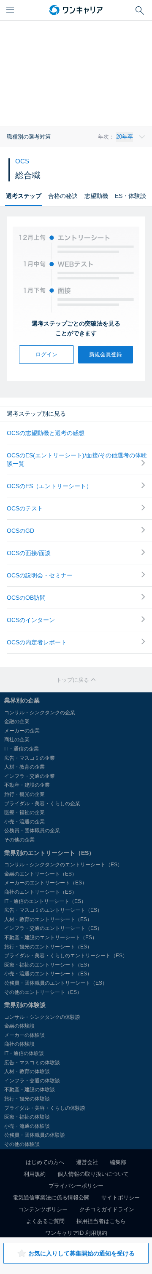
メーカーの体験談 (24, 1035)
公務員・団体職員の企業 (32, 830)
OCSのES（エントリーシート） (49, 486)
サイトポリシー (120, 1197)
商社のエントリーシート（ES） (40, 892)
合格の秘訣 (63, 195)
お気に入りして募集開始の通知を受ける (81, 1253)
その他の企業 (19, 840)
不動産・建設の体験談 (29, 1089)
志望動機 (96, 195)
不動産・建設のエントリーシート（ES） (50, 937)
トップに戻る (73, 680)
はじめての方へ (45, 1162)
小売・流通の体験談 (27, 1126)
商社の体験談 (19, 1044)
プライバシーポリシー (76, 1186)
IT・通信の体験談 (24, 1053)
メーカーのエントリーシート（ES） (45, 883)
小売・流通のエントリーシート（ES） (48, 974)
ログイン (46, 354)
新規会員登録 (105, 354)
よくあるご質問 (45, 1221)
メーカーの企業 (22, 731)
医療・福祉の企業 (24, 812)
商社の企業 (17, 739)
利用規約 (35, 1174)
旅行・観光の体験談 (27, 1099)
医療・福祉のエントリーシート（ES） (48, 965)
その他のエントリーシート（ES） (43, 992)
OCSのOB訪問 (26, 597)
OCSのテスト (25, 508)
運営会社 (87, 1162)
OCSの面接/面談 (29, 553)
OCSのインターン (31, 620)
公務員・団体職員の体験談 (34, 1135)
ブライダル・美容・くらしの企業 (42, 804)
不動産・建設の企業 (27, 785)
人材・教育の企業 (24, 767)
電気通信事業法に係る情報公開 (51, 1197)
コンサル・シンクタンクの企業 (39, 713)
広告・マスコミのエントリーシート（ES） (53, 910)
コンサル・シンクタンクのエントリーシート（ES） (63, 865)
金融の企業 (17, 721)
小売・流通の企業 (24, 822)
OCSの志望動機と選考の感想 (45, 433)
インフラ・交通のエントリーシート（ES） (53, 928)
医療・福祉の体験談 (27, 1117)
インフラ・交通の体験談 (32, 1081)
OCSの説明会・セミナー (40, 575)
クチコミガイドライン (106, 1209)
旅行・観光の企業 (24, 794)
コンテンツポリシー (43, 1209)
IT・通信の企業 (21, 749)
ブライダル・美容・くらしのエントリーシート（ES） (66, 956)
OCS (22, 161)
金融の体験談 (19, 1026)
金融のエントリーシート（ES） (40, 874)
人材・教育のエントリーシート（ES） (48, 919)
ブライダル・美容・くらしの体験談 (44, 1108)
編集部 (118, 1162)
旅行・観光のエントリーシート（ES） (48, 947)
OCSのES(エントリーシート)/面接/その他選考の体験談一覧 (77, 459)
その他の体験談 (22, 1144)
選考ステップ (23, 195)
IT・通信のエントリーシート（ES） (45, 901)
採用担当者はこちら (101, 1221)
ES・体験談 (130, 195)
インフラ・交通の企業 (29, 776)
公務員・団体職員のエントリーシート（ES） (55, 983)
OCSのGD (20, 530)
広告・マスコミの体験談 (32, 1063)
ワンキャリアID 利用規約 (76, 1233)
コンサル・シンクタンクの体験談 (42, 1017)
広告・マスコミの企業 (29, 758)
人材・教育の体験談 (27, 1071)
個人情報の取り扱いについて (93, 1174)
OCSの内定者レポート (37, 642)
